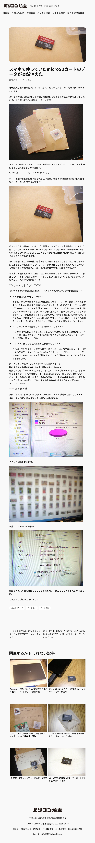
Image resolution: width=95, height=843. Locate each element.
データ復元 (31, 608)
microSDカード (17, 608)
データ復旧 (44, 608)
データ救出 (27, 80)
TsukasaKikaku (55, 834)
